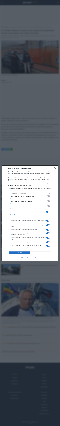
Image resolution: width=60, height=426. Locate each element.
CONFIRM (19, 252)
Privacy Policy (38, 257)
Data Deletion (22, 257)
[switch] (48, 196)
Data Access (30, 257)
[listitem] (30, 193)
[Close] (55, 168)
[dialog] (30, 213)
